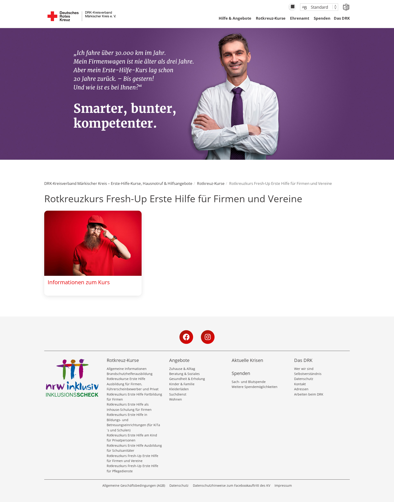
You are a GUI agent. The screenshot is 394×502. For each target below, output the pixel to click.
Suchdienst (177, 394)
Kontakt (300, 384)
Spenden (322, 18)
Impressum (283, 485)
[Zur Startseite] (81, 18)
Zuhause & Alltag (182, 369)
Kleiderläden (179, 389)
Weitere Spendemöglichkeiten (254, 387)
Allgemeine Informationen (127, 369)
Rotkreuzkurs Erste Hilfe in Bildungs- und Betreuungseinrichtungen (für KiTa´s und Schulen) (133, 422)
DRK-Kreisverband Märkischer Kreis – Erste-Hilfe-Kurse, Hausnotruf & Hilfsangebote (118, 183)
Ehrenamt (299, 18)
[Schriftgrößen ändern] (316, 7)
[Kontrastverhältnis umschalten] (292, 7)
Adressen (301, 389)
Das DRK (342, 18)
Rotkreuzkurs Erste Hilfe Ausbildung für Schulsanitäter (134, 448)
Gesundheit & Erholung (187, 379)
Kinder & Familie (181, 384)
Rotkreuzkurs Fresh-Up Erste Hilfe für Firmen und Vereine (132, 458)
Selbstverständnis (307, 374)
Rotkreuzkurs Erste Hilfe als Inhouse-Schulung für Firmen (129, 407)
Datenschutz (303, 379)
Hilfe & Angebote (235, 18)
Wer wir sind (304, 369)
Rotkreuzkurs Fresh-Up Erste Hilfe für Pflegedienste (132, 468)
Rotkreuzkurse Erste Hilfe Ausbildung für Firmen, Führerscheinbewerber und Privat (132, 384)
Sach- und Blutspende (249, 382)
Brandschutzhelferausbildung (130, 374)
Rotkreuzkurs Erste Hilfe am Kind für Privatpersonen (132, 437)
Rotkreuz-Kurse (270, 18)
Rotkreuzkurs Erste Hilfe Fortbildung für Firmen (134, 396)
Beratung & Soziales (184, 374)
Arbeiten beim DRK (308, 394)
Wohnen (175, 399)
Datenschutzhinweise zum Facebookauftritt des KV (231, 485)
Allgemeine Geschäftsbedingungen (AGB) (133, 485)
